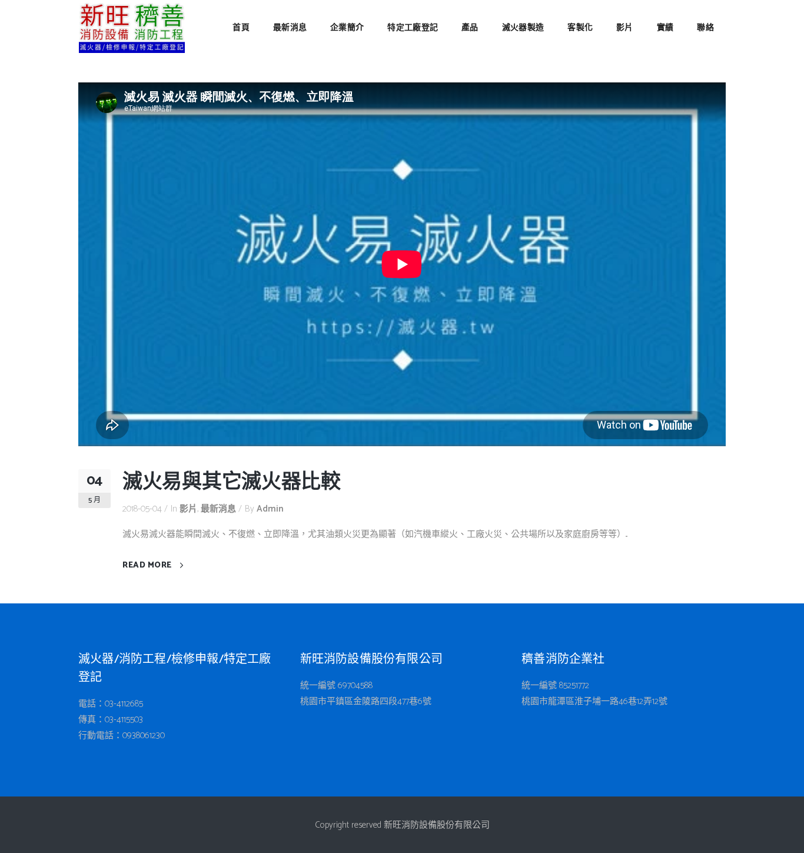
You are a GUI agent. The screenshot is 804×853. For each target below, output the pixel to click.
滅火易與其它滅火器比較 (231, 482)
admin (270, 509)
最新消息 (218, 509)
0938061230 (143, 735)
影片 (188, 509)
